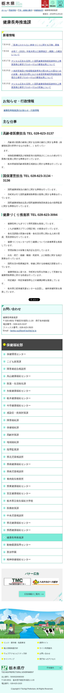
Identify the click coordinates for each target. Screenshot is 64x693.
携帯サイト (43, 643)
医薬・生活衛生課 (16, 383)
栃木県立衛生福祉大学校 (20, 501)
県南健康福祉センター (19, 464)
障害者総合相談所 (16, 369)
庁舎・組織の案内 (25, 10)
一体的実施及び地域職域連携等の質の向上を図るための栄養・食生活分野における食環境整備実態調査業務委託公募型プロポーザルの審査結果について (36, 74)
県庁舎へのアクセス (47, 659)
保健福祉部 (38, 10)
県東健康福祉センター (19, 486)
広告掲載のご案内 (32, 594)
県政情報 (12, 10)
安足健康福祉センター (19, 493)
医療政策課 (13, 508)
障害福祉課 (13, 420)
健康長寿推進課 (15, 537)
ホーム (4, 10)
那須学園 (11, 552)
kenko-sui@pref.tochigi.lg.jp (23, 330)
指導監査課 (13, 449)
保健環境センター (16, 354)
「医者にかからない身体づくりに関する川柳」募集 (35, 45)
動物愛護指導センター (19, 545)
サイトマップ (9, 659)
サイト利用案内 (45, 648)
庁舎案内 (50, 668)
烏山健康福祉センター (19, 376)
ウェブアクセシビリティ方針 (15, 653)
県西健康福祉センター (19, 530)
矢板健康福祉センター (19, 391)
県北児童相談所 (15, 457)
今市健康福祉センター (19, 405)
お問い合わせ (44, 653)
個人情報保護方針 (11, 648)
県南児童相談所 (15, 471)
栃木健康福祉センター (19, 398)
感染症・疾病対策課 (17, 413)
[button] (45, 4)
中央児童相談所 (15, 515)
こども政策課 (14, 361)
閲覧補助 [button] (53, 6)
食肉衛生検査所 (15, 479)
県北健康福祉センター (19, 523)
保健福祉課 (13, 427)
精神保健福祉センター (19, 559)
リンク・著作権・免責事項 (14, 643)
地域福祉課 (13, 442)
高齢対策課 (13, 434)
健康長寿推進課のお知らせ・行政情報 (21, 110)
